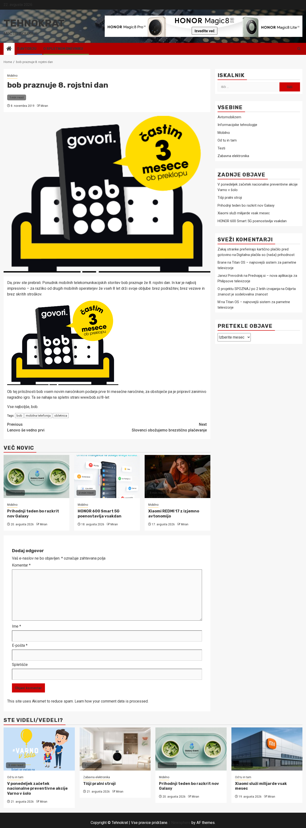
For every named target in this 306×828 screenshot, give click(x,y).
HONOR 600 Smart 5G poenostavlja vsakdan (99, 513)
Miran (44, 106)
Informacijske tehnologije (237, 125)
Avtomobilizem (229, 117)
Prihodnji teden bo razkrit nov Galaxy (246, 205)
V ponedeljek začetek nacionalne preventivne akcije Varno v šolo (37, 788)
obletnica (60, 415)
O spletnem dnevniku (63, 49)
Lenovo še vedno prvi (25, 427)
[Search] (299, 48)
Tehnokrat (34, 23)
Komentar (21, 565)
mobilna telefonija (38, 415)
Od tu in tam (227, 140)
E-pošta (19, 645)
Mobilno (12, 75)
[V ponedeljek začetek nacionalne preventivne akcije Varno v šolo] (39, 749)
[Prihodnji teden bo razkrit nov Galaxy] (36, 476)
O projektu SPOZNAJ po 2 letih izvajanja (249, 289)
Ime (16, 626)
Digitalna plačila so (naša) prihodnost (266, 255)
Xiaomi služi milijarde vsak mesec (244, 213)
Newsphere (181, 822)
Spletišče (20, 664)
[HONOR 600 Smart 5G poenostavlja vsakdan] (107, 476)
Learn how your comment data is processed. (111, 701)
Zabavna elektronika (233, 156)
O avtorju (26, 49)
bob (19, 415)
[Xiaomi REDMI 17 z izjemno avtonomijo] (177, 476)
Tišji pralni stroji (230, 198)
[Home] (9, 49)
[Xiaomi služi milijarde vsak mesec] (267, 749)
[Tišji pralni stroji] (115, 749)
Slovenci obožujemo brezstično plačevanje (169, 427)
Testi (221, 148)
